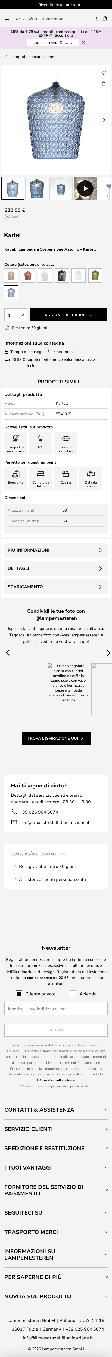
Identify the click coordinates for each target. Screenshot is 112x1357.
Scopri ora (64, 35)
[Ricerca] (95, 18)
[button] (12, 188)
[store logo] (41, 18)
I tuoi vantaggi (28, 1167)
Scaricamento (25, 587)
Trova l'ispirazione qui (52, 738)
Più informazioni (28, 550)
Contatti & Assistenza (39, 1109)
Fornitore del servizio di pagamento (43, 1190)
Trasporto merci (31, 1232)
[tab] (56, 1109)
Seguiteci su (23, 1212)
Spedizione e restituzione (44, 1148)
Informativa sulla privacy (55, 1080)
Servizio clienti (28, 1129)
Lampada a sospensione (32, 56)
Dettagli (18, 568)
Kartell (62, 403)
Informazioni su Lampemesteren (29, 1254)
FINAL (53, 42)
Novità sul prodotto (37, 1296)
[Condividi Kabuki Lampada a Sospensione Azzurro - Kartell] (104, 83)
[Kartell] (31, 235)
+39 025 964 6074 (39, 812)
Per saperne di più (33, 1277)
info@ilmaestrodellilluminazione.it (54, 822)
